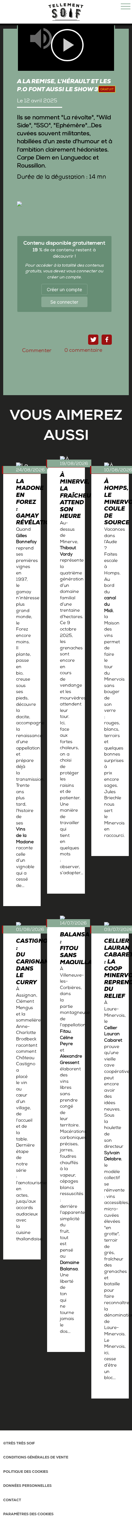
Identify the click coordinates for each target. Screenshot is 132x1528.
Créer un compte (64, 289)
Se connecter (64, 302)
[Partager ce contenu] (107, 340)
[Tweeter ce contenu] (93, 340)
